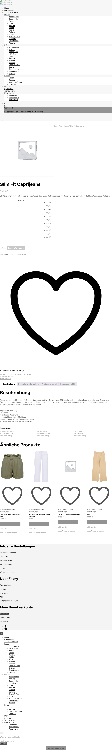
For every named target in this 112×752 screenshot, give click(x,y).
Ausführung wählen (10, 524)
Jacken (12, 25)
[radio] (79, 202)
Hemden (12, 54)
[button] (4, 103)
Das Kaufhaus (5, 585)
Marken (7, 86)
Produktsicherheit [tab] (49, 384)
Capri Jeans (78, 431)
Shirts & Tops (14, 36)
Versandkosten (20, 254)
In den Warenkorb (16, 248)
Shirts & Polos (14, 65)
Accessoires (14, 17)
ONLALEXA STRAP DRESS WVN (69, 514)
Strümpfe (12, 38)
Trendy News (9, 91)
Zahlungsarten (6, 564)
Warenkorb (13, 99)
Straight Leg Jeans (7, 431)
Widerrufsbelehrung (8, 572)
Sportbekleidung (16, 69)
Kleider (11, 28)
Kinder (7, 76)
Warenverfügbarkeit (8, 552)
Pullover (12, 32)
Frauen (7, 15)
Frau (60, 126)
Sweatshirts (13, 41)
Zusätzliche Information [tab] (28, 384)
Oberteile (12, 84)
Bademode (13, 19)
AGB (2, 597)
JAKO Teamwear (11, 12)
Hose (88, 514)
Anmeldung (4, 614)
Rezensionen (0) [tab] (67, 384)
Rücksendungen (6, 568)
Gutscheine (9, 10)
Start (55, 126)
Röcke (11, 30)
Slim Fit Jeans (42, 431)
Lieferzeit (4, 556)
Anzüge (12, 49)
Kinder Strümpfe (15, 82)
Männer (7, 45)
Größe (21, 200)
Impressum (4, 593)
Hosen (11, 23)
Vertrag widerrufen (56, 748)
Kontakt (3, 589)
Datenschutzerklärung (9, 601)
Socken (12, 67)
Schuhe (12, 34)
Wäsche (12, 43)
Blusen (11, 21)
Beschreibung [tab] (9, 384)
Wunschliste (14, 97)
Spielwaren (8, 89)
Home (6, 8)
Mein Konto (9, 93)
